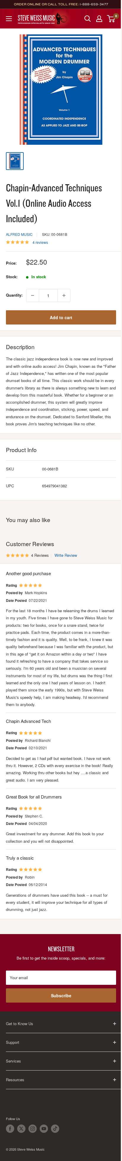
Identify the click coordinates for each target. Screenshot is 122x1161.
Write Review (65, 555)
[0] (111, 18)
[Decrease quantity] (32, 295)
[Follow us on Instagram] (32, 1129)
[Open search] (87, 18)
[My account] (99, 18)
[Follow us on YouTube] (44, 1129)
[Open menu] (9, 18)
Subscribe (61, 995)
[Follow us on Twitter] (21, 1129)
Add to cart (61, 317)
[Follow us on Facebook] (10, 1129)
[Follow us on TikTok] (55, 1129)
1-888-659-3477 (94, 4)
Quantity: (14, 295)
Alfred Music (19, 234)
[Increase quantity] (64, 295)
